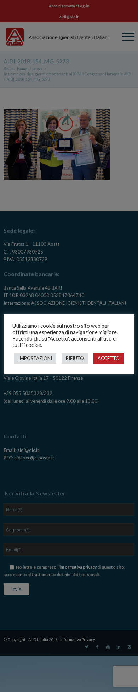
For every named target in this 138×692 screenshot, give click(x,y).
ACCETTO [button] (109, 358)
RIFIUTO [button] (75, 358)
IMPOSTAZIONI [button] (35, 358)
